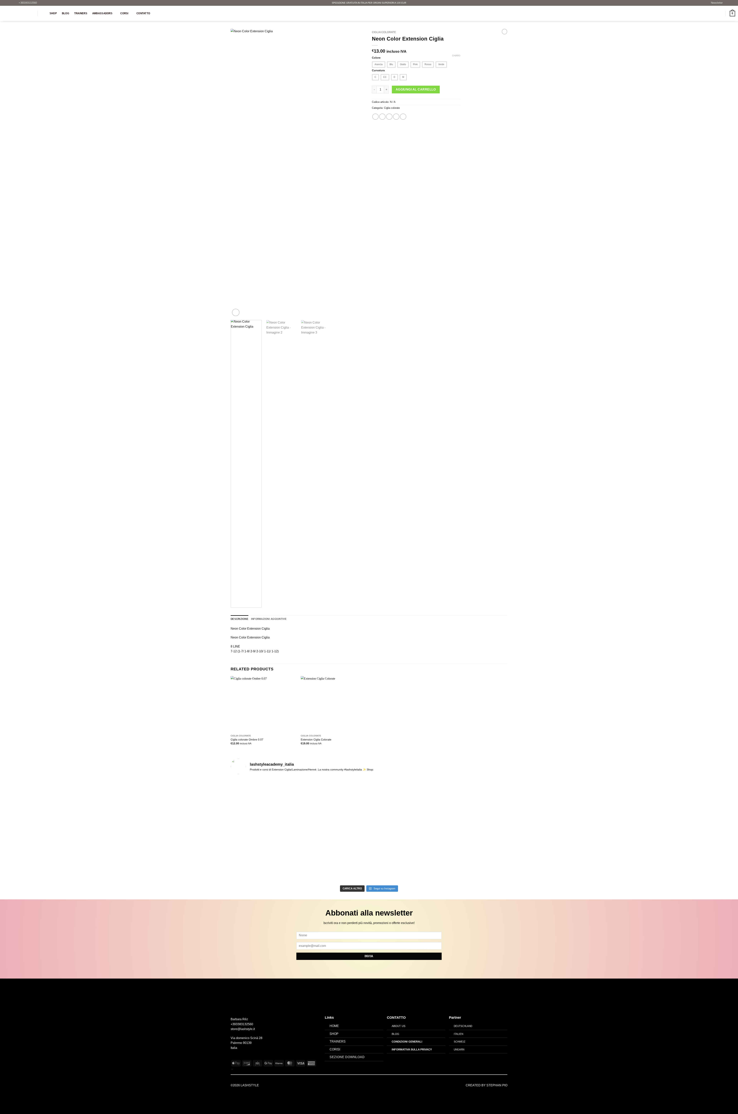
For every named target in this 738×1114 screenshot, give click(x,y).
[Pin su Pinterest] (396, 117)
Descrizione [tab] (239, 619)
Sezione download (347, 1057)
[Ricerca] (43, 13)
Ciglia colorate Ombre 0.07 (247, 739)
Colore (376, 57)
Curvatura (378, 70)
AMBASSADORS (102, 13)
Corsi (124, 13)
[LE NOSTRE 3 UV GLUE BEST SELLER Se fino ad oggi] (404, 825)
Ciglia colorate (384, 32)
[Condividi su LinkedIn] (403, 117)
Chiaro (456, 55)
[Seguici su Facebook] (232, 1057)
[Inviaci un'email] (242, 1057)
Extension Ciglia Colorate (316, 739)
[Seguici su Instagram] (237, 1057)
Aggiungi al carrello (416, 89)
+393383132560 (242, 1024)
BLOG (395, 1033)
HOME (334, 1026)
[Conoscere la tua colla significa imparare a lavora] (264, 818)
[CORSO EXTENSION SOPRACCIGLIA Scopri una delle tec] (334, 830)
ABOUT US (398, 1026)
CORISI (335, 1049)
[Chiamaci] (246, 1057)
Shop (53, 13)
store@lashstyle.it (243, 1029)
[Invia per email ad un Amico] (389, 117)
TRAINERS (338, 1041)
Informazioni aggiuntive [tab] (269, 619)
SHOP (334, 1033)
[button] (715, 2)
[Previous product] (504, 31)
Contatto (143, 13)
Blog (65, 13)
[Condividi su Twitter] (382, 117)
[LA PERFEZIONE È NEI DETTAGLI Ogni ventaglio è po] (474, 820)
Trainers (80, 13)
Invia (369, 956)
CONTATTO (396, 1017)
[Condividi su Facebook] (375, 117)
